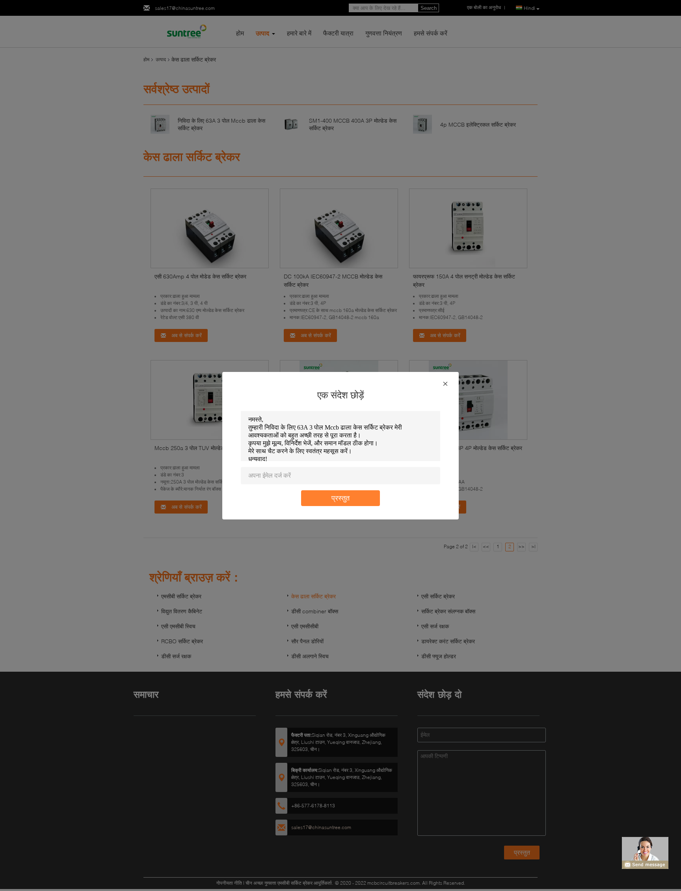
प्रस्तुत (340, 498)
